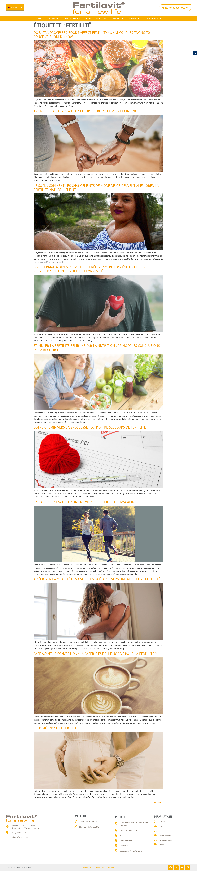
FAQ (106, 18)
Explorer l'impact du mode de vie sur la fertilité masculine (85, 501)
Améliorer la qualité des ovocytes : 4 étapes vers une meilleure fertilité (97, 579)
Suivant (158, 802)
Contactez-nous (152, 18)
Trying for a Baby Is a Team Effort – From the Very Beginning (85, 111)
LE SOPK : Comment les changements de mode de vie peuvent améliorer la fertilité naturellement (96, 187)
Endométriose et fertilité (56, 728)
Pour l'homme (52, 18)
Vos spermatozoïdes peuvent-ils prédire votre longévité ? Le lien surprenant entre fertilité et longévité (90, 269)
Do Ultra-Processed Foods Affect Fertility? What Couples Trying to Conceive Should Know (92, 34)
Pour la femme (71, 18)
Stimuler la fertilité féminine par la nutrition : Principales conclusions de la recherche (97, 347)
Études (88, 18)
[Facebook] (170, 867)
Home (38, 18)
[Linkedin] (187, 867)
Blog (98, 18)
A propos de (118, 18)
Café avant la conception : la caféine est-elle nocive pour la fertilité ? (95, 653)
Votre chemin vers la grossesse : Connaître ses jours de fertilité (90, 427)
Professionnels (134, 18)
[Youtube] (182, 867)
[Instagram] (176, 867)
